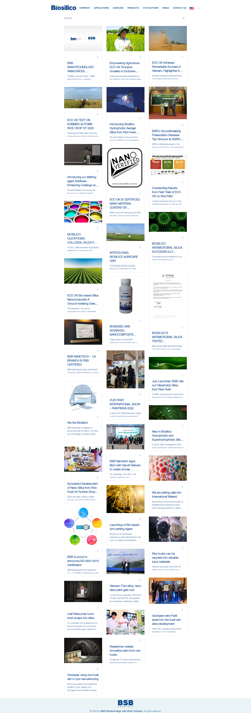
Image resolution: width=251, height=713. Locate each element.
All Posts (68, 18)
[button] (183, 18)
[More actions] (98, 57)
